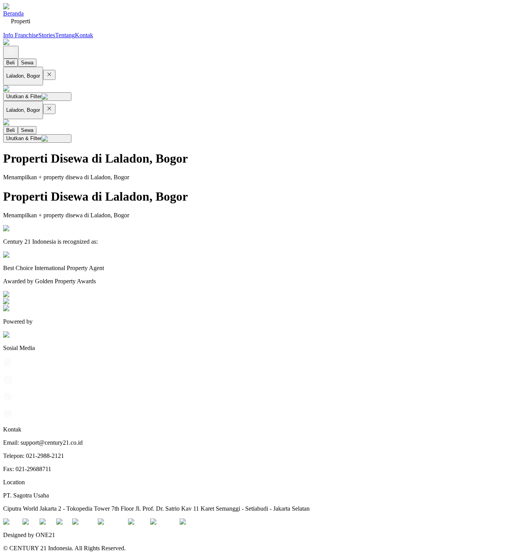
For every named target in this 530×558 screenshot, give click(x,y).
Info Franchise (20, 35)
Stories (46, 35)
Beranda (13, 13)
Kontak (84, 35)
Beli (10, 63)
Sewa (27, 63)
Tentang (65, 35)
